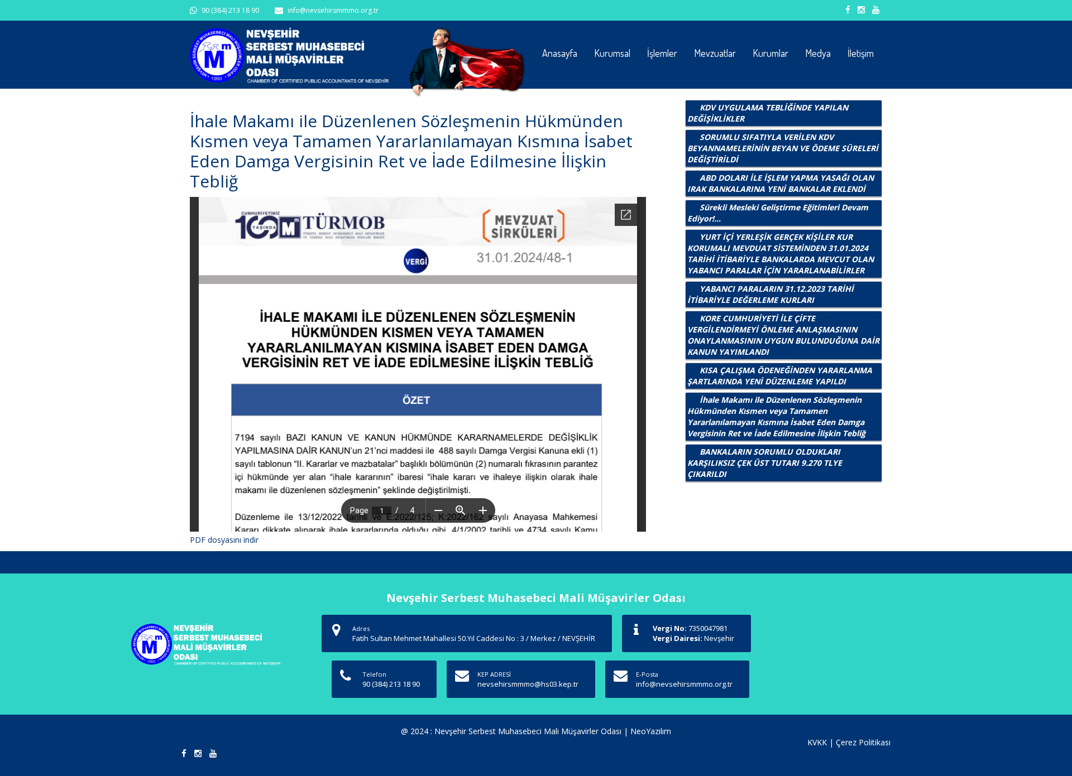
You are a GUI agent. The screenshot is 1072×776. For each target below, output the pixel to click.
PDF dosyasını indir (224, 539)
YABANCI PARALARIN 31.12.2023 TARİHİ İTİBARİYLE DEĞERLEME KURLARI (770, 294)
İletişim (861, 53)
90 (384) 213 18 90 (230, 10)
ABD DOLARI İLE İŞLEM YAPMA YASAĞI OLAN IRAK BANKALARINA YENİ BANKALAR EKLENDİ (780, 183)
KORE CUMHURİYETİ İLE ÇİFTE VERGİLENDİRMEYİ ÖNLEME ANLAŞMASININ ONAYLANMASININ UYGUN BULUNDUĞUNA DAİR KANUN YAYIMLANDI (783, 335)
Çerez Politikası (863, 742)
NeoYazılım (650, 731)
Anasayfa (559, 53)
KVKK (817, 742)
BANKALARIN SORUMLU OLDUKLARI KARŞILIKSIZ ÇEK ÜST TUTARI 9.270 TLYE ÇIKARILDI (764, 462)
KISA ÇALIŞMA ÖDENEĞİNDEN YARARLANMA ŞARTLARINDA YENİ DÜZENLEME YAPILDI (779, 376)
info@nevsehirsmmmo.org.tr (333, 10)
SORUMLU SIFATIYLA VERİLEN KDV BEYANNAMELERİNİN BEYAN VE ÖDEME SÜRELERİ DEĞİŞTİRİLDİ (782, 148)
